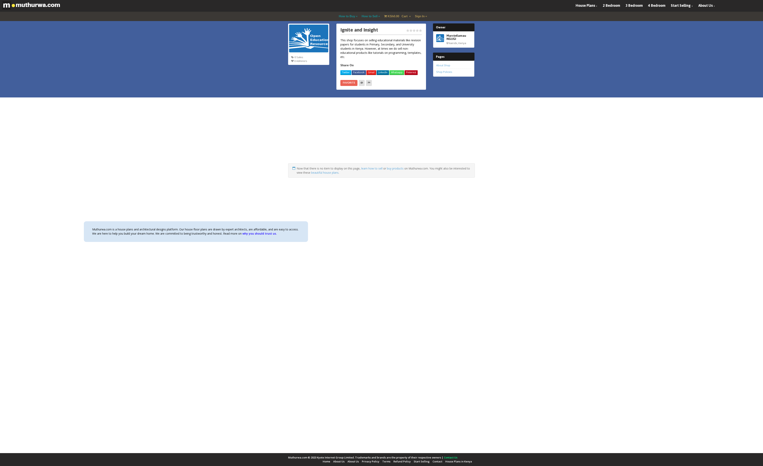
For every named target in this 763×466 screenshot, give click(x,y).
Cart (398, 16)
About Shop (443, 65)
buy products (395, 168)
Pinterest (411, 72)
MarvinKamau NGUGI (456, 37)
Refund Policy (402, 461)
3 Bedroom (634, 5)
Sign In (420, 16)
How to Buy (347, 16)
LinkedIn (382, 72)
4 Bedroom (656, 5)
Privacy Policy (370, 461)
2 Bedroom (611, 5)
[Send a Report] (369, 83)
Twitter (346, 72)
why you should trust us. (259, 233)
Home (326, 461)
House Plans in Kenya (458, 461)
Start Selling (681, 5)
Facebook (358, 72)
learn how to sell (371, 168)
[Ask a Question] (362, 83)
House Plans (585, 5)
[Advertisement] (381, 135)
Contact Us (450, 457)
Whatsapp (397, 72)
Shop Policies (444, 72)
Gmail (371, 72)
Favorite (349, 82)
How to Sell (370, 16)
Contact (437, 461)
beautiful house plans (325, 172)
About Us (705, 5)
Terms (386, 461)
